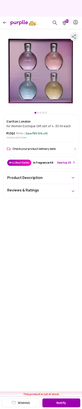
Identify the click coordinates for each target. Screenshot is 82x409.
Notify (61, 403)
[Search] (55, 22)
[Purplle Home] (19, 22)
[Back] (5, 22)
